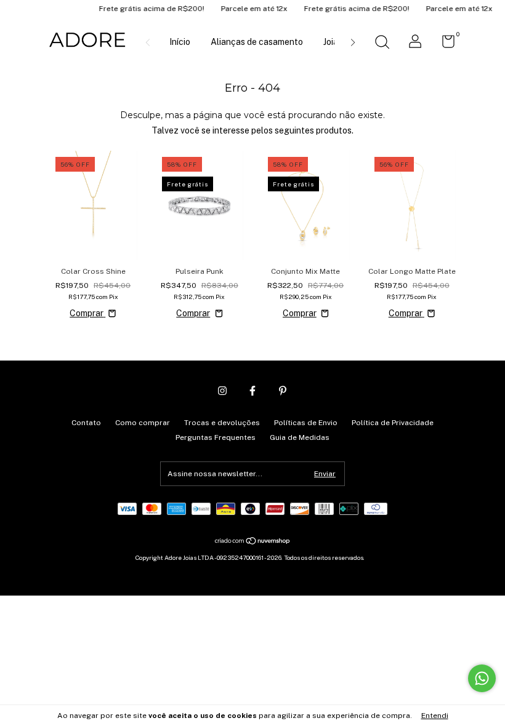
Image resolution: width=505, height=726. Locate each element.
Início (179, 42)
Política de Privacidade (393, 422)
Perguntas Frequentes (216, 437)
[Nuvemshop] (252, 542)
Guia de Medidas (299, 437)
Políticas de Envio (305, 422)
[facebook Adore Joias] (252, 391)
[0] (444, 44)
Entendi (434, 715)
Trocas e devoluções (222, 422)
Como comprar (142, 422)
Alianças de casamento (257, 42)
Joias (332, 42)
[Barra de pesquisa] (381, 43)
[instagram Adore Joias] (222, 391)
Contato (86, 422)
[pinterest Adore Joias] (283, 391)
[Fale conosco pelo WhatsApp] (482, 678)
